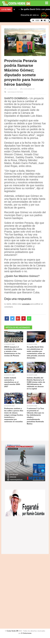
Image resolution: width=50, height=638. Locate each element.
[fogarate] (25, 503)
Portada (20, 92)
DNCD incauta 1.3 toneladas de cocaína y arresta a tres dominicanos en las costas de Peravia (13, 351)
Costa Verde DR (28, 89)
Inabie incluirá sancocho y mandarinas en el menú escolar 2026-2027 (12, 382)
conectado (26, 304)
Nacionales (11, 92)
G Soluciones (26, 633)
